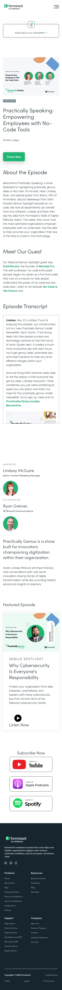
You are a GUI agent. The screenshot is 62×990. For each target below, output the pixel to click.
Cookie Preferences (39, 937)
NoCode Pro (46, 266)
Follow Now (14, 157)
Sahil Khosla (11, 266)
